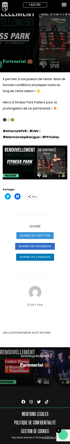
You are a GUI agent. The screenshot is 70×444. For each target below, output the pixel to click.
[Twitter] (39, 402)
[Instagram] (31, 402)
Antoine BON (35, 312)
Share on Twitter (35, 235)
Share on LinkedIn (35, 257)
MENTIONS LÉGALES (35, 414)
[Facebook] (23, 402)
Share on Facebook (35, 246)
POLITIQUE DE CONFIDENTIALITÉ (35, 422)
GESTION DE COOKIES (35, 431)
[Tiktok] (47, 402)
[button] (5, 7)
